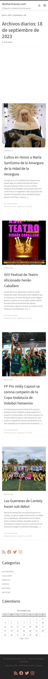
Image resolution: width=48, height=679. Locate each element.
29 (30, 635)
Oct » (27, 638)
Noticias (6, 592)
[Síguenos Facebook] (9, 552)
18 (5, 631)
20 (18, 631)
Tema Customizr (37, 666)
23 (36, 631)
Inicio (4, 15)
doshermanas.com (18, 659)
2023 (9, 15)
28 (24, 635)
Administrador (12, 204)
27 (18, 635)
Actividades (8, 571)
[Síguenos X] (15, 552)
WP (16, 666)
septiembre (18, 15)
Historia (6, 588)
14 (24, 626)
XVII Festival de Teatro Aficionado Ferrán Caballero (21, 280)
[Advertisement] (24, 77)
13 (18, 626)
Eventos (6, 580)
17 (43, 626)
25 (5, 635)
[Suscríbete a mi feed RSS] (3, 552)
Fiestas (5, 584)
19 (11, 631)
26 (11, 635)
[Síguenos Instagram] (20, 552)
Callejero (7, 576)
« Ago (21, 638)
